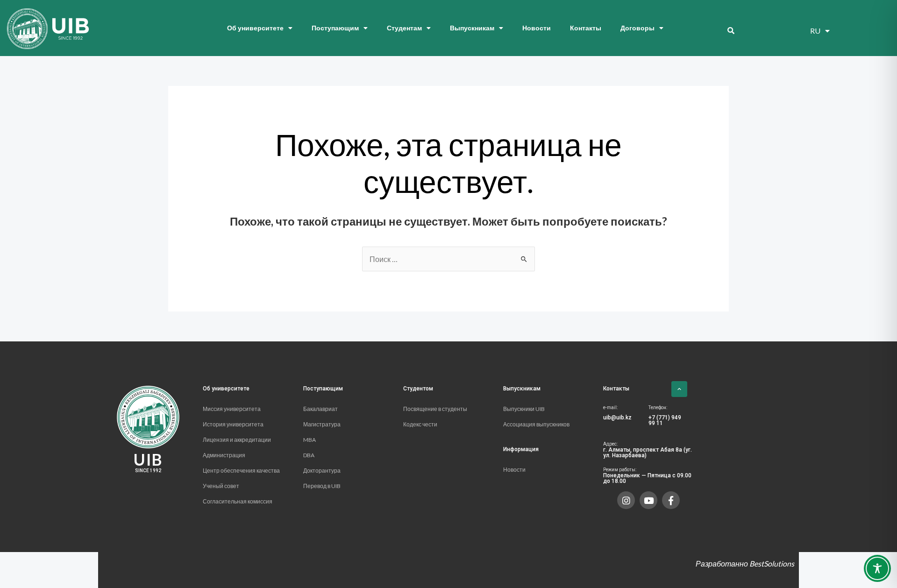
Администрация (224, 455)
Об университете (255, 28)
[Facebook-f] (671, 500)
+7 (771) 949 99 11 (664, 420)
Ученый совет (221, 485)
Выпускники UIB (524, 408)
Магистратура (322, 424)
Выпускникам (472, 28)
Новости (536, 28)
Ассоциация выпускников (536, 424)
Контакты (585, 28)
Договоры (637, 28)
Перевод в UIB (322, 485)
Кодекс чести (420, 424)
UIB (148, 459)
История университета (233, 424)
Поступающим (335, 28)
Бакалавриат (320, 408)
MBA (309, 439)
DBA (308, 455)
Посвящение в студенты (435, 408)
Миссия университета (232, 408)
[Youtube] (648, 500)
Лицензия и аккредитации (237, 439)
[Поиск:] (448, 259)
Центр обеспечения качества (242, 470)
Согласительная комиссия (237, 501)
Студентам (404, 28)
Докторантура (322, 470)
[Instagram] (626, 500)
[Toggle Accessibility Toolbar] (877, 568)
